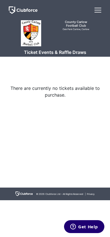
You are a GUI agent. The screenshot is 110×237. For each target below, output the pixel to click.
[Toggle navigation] (97, 10)
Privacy (90, 194)
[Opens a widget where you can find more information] (84, 227)
